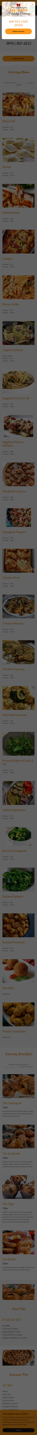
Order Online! (18, 31)
